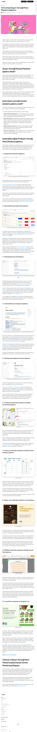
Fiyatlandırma (3, 698)
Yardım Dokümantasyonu (5, 704)
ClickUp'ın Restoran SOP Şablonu (24, 283)
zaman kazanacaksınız (7, 444)
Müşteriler (2, 707)
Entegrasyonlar (3, 711)
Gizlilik (6, 731)
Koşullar (10, 731)
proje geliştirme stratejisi (24, 248)
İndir (2, 702)
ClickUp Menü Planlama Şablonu (8, 184)
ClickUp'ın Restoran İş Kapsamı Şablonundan (11, 341)
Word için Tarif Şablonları (10, 654)
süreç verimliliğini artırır (17, 293)
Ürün (2, 700)
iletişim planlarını (5, 345)
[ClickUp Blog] (3, 1)
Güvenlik (2, 731)
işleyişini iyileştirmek (17, 234)
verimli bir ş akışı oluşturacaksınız (25, 201)
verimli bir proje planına (21, 246)
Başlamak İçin (24, 1)
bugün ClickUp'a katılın (21, 685)
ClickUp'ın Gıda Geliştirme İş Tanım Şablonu (11, 387)
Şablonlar (2, 709)
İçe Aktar (2, 714)
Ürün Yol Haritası (3, 705)
